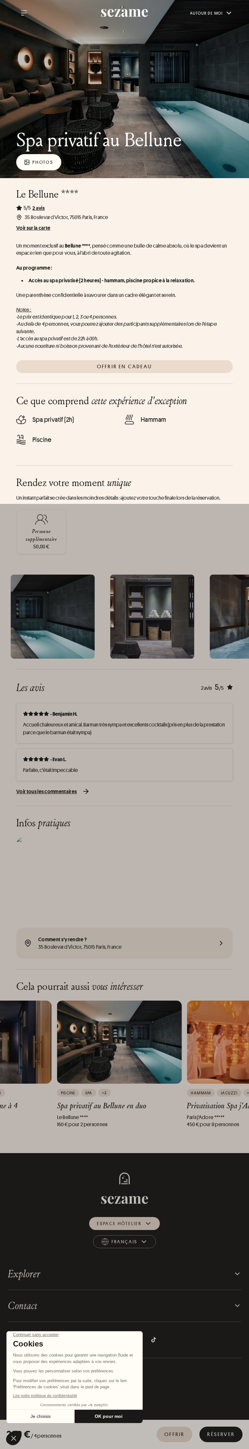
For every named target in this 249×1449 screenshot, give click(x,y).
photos (42, 162)
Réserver (221, 1434)
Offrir (174, 1434)
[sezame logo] (124, 13)
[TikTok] (153, 1339)
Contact (22, 1305)
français (131, 1243)
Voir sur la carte (33, 228)
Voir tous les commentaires (46, 791)
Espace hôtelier (119, 1223)
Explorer (24, 1274)
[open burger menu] (24, 13)
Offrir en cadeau (124, 366)
